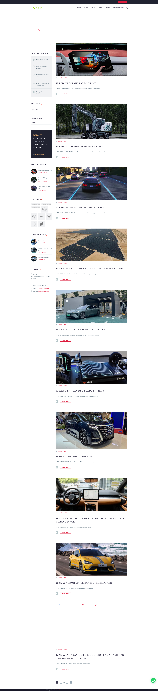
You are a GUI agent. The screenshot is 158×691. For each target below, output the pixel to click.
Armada (93, 8)
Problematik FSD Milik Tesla (42, 75)
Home (79, 8)
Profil (86, 8)
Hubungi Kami (122, 2)
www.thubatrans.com (43, 291)
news (65, 141)
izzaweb (60, 78)
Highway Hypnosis (43, 241)
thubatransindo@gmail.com (44, 288)
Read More (65, 94)
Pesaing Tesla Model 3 (44, 257)
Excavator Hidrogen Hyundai (41, 67)
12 (67, 682)
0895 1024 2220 (41, 285)
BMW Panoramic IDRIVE (43, 59)
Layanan (107, 8)
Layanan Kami (37, 118)
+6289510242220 (37, 2)
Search (50, 44)
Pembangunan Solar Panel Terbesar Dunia (43, 84)
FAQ (100, 8)
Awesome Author (39, 154)
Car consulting (118, 8)
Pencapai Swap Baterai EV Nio (42, 93)
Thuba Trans (59, 690)
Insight (65, 78)
